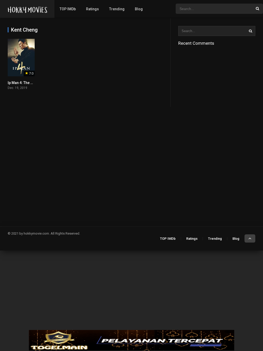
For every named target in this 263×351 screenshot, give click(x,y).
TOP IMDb (68, 9)
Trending (117, 9)
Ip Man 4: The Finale (24, 83)
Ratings (92, 9)
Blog (139, 9)
